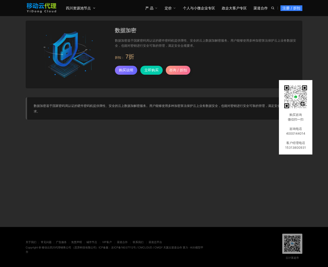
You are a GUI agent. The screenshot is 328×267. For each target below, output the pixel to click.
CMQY (158, 247)
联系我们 (138, 242)
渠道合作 (260, 8)
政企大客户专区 (234, 8)
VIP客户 (107, 242)
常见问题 (46, 242)
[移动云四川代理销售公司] (42, 7)
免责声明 (76, 242)
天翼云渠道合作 (172, 247)
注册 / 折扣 (291, 8)
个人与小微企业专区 (199, 8)
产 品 (149, 8)
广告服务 (61, 242)
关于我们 (31, 242)
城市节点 (91, 242)
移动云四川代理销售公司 (56, 247)
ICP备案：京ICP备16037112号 (117, 247)
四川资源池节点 (78, 8)
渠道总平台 (155, 242)
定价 (168, 8)
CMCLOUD (145, 247)
